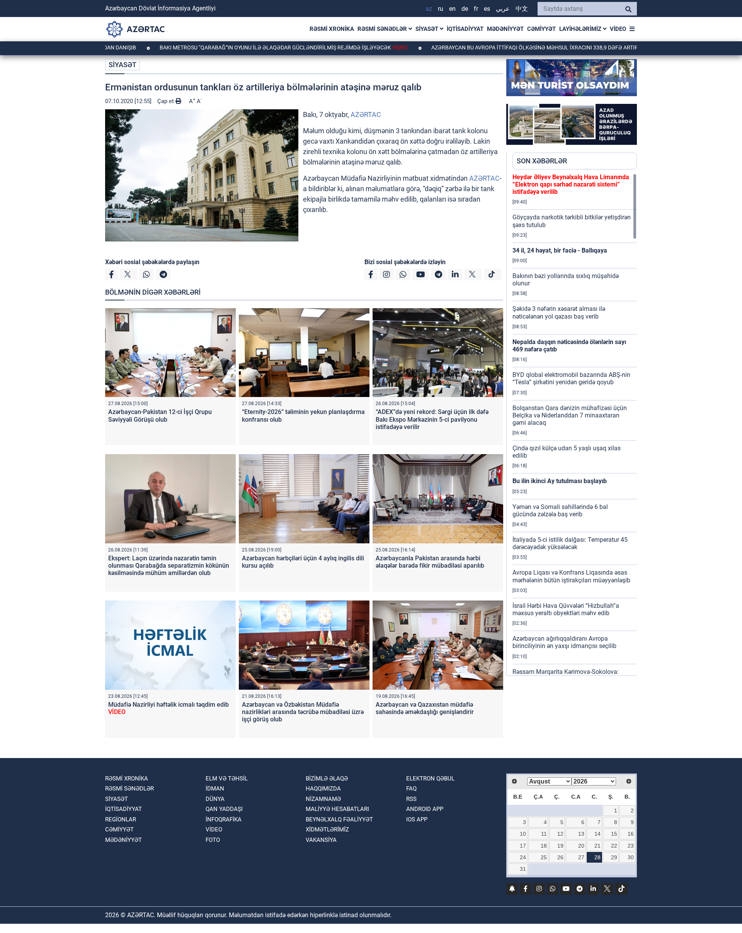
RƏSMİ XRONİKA (332, 28)
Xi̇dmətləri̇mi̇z (327, 829)
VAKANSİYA (321, 839)
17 (523, 846)
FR (476, 8)
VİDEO (618, 28)
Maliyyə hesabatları (337, 809)
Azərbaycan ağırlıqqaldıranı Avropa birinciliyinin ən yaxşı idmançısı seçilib (564, 642)
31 (523, 869)
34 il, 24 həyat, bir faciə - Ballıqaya (559, 250)
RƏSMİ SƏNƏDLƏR (382, 28)
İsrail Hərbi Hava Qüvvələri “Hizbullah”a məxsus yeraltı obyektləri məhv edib (565, 609)
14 (597, 834)
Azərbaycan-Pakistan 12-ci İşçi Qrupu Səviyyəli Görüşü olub (160, 415)
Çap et (166, 101)
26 (560, 857)
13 (581, 834)
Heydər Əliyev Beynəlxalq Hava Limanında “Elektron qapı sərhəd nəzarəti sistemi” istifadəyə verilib (570, 184)
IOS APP (416, 819)
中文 (522, 8)
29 (614, 857)
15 (614, 834)
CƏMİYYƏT (541, 28)
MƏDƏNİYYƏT (505, 28)
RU (440, 8)
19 (560, 846)
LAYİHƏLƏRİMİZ (581, 28)
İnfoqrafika (224, 819)
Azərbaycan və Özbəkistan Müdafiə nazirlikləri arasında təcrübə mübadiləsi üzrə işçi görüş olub (303, 712)
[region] (574, 424)
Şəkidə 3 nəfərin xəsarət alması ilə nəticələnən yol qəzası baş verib (558, 312)
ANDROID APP (424, 809)
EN (452, 8)
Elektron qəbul (430, 778)
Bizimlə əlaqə (327, 778)
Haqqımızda (323, 788)
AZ (428, 8)
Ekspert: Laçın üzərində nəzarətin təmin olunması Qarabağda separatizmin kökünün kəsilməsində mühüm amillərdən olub (168, 566)
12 (560, 834)
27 (581, 857)
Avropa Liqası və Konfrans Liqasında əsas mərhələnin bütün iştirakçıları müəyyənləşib (571, 576)
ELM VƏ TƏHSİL (227, 778)
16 (631, 834)
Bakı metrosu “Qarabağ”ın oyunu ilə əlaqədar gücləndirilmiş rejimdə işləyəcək (243, 47)
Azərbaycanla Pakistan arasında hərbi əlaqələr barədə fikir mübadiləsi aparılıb (430, 562)
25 (544, 857)
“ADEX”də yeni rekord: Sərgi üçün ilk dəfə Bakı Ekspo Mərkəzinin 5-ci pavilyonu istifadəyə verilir (432, 419)
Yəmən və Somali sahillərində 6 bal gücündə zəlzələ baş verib (560, 510)
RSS (411, 799)
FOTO (213, 839)
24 (523, 857)
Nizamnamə (323, 799)
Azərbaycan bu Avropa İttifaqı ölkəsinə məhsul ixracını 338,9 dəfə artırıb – (509, 47)
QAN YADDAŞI (224, 809)
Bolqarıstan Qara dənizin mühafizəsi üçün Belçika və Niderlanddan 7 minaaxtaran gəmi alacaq (569, 415)
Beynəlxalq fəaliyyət (339, 819)
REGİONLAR (120, 819)
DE (464, 8)
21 (597, 846)
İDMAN (215, 788)
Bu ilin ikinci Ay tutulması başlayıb (559, 481)
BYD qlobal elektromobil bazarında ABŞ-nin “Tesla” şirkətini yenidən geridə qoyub (571, 378)
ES (487, 8)
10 (523, 834)
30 (631, 857)
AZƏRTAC (366, 114)
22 (614, 846)
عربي (503, 8)
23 (631, 846)
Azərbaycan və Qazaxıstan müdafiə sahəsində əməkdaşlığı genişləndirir (425, 708)
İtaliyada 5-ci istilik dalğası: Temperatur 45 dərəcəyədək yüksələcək (570, 543)
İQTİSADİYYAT (465, 28)
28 (597, 857)
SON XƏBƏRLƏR (542, 161)
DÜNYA (215, 799)
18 (544, 846)
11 (544, 834)
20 (581, 846)
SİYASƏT (427, 28)
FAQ (411, 788)
